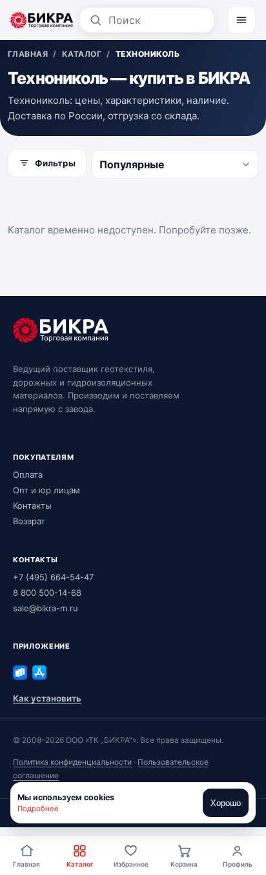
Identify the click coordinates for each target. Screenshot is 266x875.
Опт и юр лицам (46, 490)
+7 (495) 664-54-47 (53, 577)
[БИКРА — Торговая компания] (41, 20)
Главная (26, 864)
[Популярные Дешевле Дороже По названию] (175, 164)
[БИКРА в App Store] (39, 672)
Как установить (47, 698)
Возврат (29, 521)
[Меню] (241, 20)
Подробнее (38, 808)
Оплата (28, 474)
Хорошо (225, 803)
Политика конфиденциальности (72, 762)
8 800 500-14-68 (47, 592)
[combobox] (156, 20)
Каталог (80, 864)
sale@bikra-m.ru (45, 608)
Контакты (32, 505)
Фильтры (55, 163)
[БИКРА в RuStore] (20, 672)
